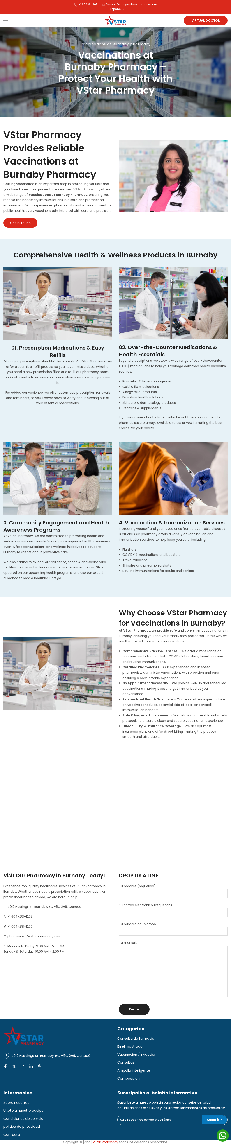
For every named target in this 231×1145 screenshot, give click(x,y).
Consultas (125, 1062)
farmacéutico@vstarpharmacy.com (131, 4)
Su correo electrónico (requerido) (145, 905)
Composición (128, 1078)
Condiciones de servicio (23, 1118)
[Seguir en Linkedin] (31, 1066)
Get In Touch (20, 223)
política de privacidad (21, 1126)
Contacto (11, 1134)
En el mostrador (130, 1046)
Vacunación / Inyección (136, 1054)
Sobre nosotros (16, 1102)
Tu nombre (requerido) (137, 886)
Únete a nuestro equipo (23, 1110)
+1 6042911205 (88, 4)
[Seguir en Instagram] (23, 1066)
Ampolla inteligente (133, 1070)
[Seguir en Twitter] (14, 1066)
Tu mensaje (128, 942)
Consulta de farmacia (135, 1038)
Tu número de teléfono (137, 924)
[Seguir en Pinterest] (40, 1066)
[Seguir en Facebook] (5, 1066)
